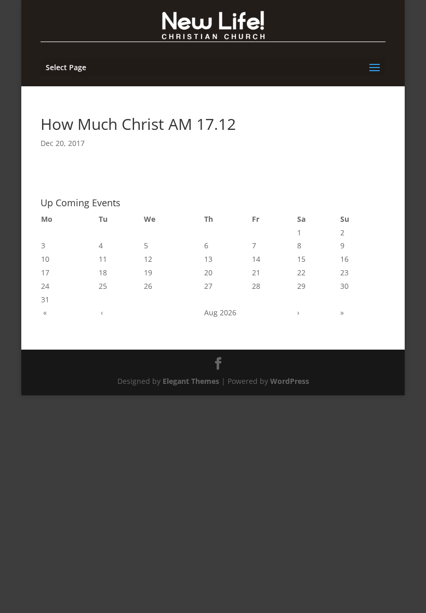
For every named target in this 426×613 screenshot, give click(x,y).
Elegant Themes (191, 381)
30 (344, 286)
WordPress (289, 381)
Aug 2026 (220, 312)
